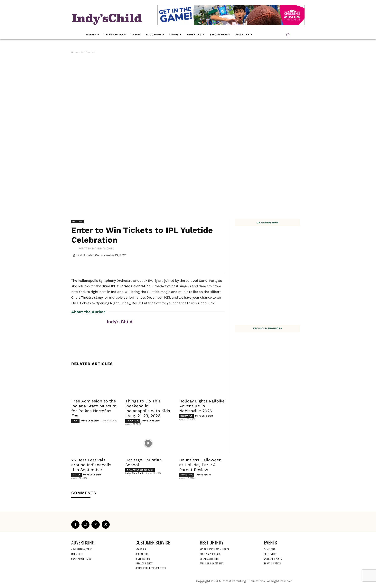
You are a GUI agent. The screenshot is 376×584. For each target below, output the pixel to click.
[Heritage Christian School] (148, 443)
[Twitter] (106, 524)
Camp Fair (269, 549)
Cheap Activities (209, 558)
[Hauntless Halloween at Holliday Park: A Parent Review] (202, 443)
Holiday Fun (186, 416)
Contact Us (142, 554)
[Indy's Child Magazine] (106, 18)
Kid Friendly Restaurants (214, 549)
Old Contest (88, 52)
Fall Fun (76, 475)
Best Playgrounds (210, 554)
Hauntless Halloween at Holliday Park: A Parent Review (200, 464)
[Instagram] (85, 524)
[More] (168, 264)
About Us (141, 549)
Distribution (143, 558)
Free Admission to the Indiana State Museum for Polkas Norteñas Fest (94, 408)
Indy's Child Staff (90, 420)
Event (75, 421)
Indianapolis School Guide (140, 470)
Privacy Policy (144, 563)
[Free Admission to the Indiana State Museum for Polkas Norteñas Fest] (94, 384)
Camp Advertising (81, 558)
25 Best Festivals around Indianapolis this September (91, 464)
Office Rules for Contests (151, 568)
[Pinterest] (95, 524)
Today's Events (272, 563)
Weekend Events (273, 558)
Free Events (270, 554)
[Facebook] (75, 524)
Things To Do (133, 421)
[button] (288, 34)
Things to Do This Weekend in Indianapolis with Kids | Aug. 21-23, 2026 (147, 408)
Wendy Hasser (203, 474)
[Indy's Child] (75, 249)
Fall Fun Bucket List (212, 563)
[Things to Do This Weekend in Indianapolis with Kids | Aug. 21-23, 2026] (148, 384)
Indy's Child (105, 248)
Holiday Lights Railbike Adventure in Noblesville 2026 (202, 406)
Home (74, 52)
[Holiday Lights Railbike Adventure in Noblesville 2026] (202, 384)
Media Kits (77, 554)
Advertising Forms (82, 549)
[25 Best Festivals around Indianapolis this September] (94, 443)
